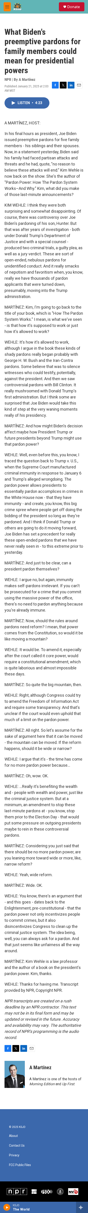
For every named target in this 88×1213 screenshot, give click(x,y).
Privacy (14, 1155)
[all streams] (82, 1207)
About (13, 1136)
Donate (73, 7)
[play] (7, 1207)
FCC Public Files (20, 1165)
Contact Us (17, 1145)
